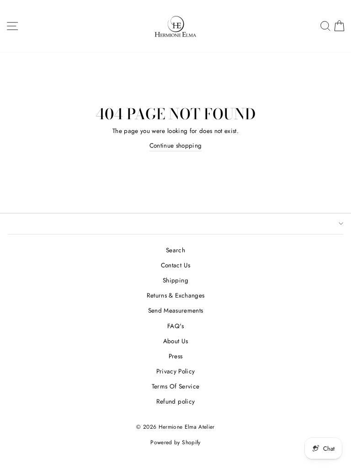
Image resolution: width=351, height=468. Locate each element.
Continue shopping (175, 145)
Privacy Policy (175, 371)
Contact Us (175, 265)
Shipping (175, 280)
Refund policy (175, 401)
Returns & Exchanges (175, 295)
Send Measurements (175, 310)
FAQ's (175, 325)
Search (175, 250)
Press (176, 356)
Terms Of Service (175, 386)
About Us (175, 341)
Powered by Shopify (175, 442)
